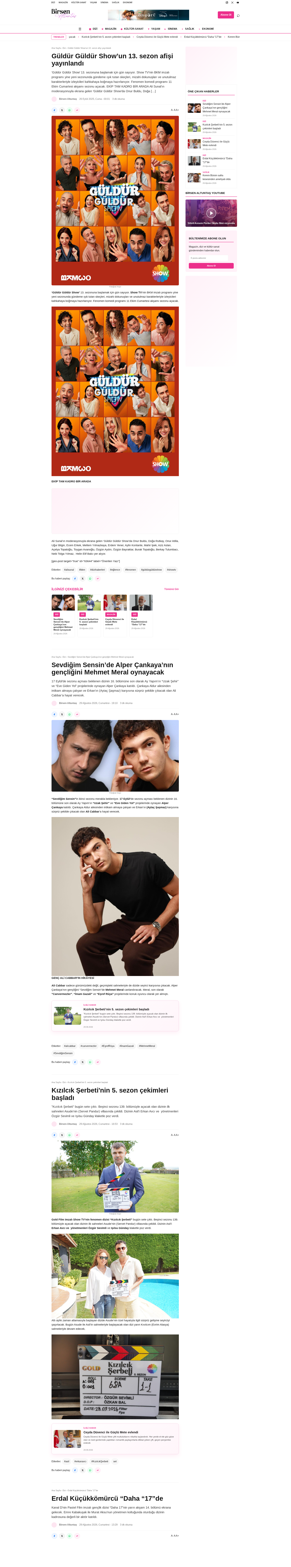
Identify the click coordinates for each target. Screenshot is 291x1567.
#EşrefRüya (108, 1046)
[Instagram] (227, 2)
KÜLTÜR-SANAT (78, 2)
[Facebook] (54, 110)
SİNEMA (104, 2)
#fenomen (130, 569)
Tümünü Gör (171, 589)
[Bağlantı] (77, 110)
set (115, 1461)
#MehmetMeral (147, 1046)
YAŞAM (93, 2)
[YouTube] (238, 2)
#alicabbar (69, 1046)
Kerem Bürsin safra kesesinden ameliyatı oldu (213, 37)
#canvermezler (89, 1046)
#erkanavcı (80, 1461)
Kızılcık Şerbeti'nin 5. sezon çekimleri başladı (89, 622)
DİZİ (53, 2)
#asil (66, 1461)
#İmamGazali (127, 1046)
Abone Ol (226, 14)
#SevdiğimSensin (63, 1053)
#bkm (82, 569)
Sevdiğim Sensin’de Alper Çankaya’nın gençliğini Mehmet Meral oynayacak (63, 624)
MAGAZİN (63, 2)
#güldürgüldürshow (151, 569)
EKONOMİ (127, 2)
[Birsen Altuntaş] (64, 14)
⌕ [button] (238, 15)
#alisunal (69, 569)
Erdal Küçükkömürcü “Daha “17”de (163, 37)
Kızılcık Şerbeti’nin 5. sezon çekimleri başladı (116, 1009)
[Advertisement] (115, 511)
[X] (232, 2)
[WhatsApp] (69, 110)
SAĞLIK (115, 2)
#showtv (171, 569)
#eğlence (115, 569)
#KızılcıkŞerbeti (99, 1461)
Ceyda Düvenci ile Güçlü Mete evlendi (118, 37)
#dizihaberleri (97, 569)
